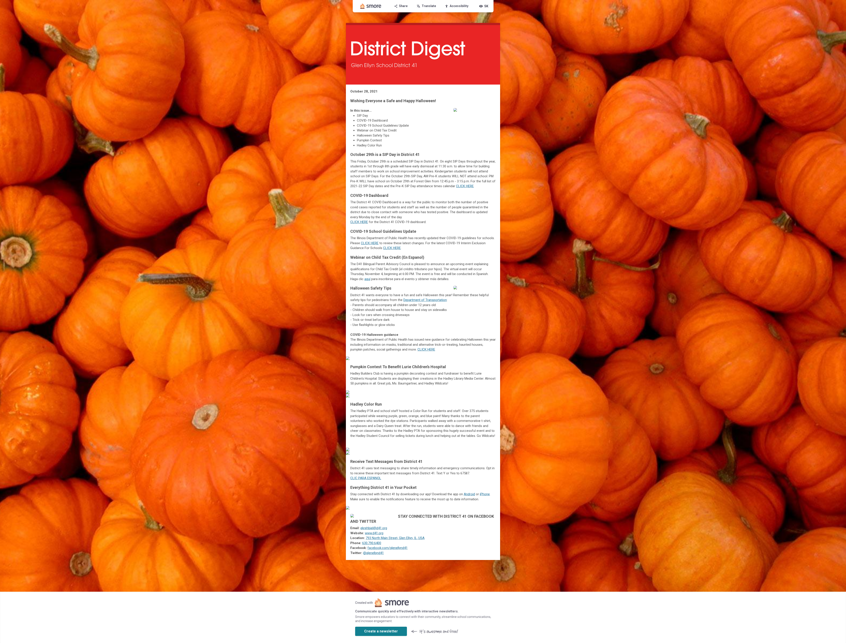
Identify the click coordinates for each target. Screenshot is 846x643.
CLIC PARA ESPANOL (365, 478)
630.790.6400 (371, 543)
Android (469, 494)
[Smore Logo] (371, 6)
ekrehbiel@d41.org (373, 528)
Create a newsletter (381, 631)
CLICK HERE (426, 349)
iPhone (485, 494)
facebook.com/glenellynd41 (387, 548)
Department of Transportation (425, 300)
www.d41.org (374, 533)
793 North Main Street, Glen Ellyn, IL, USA (395, 538)
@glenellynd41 (373, 553)
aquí (367, 279)
